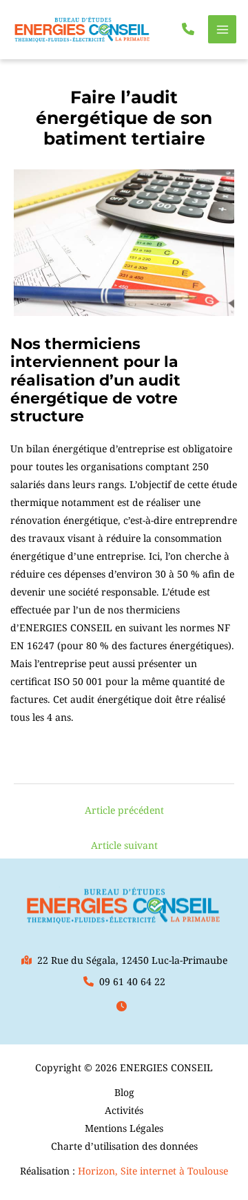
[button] (188, 29)
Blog (124, 1092)
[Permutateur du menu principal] (222, 29)
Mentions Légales (124, 1128)
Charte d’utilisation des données (124, 1145)
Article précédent (124, 810)
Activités (124, 1110)
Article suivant (124, 845)
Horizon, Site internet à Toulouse (153, 1170)
